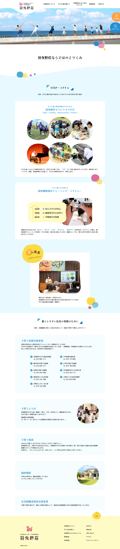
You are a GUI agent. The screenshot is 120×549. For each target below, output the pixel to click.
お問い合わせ (90, 533)
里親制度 (66, 536)
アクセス (88, 536)
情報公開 (88, 529)
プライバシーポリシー (92, 540)
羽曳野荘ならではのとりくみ (72, 533)
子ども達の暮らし (69, 529)
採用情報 (66, 540)
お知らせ (88, 526)
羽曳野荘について (69, 526)
